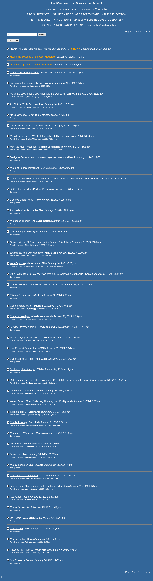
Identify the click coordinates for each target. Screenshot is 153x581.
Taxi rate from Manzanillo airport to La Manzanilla (36, 486)
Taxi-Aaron (16, 496)
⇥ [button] (53, 86)
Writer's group (17, 263)
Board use (15, 454)
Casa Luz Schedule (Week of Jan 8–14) (31, 136)
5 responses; (39, 150)
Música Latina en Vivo (21, 465)
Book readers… (18, 412)
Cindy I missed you (20, 316)
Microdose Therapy (20, 221)
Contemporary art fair (21, 306)
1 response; (33, 97)
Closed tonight (17, 231)
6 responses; (33, 181)
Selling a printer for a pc (22, 369)
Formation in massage (22, 390)
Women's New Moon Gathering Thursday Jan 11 (35, 401)
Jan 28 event (17, 560)
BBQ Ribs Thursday (20, 189)
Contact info (16, 528)
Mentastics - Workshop (22, 433)
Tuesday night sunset (21, 549)
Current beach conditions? (24, 475)
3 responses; (33, 128)
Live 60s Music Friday (21, 199)
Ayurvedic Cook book (21, 210)
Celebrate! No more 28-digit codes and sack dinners (37, 178)
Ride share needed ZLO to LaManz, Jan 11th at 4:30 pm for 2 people (46, 380)
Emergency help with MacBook (26, 253)
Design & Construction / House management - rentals (38, 157)
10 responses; (33, 86)
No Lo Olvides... (18, 115)
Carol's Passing (18, 422)
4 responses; (33, 553)
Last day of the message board (26, 83)
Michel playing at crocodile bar (26, 337)
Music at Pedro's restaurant (24, 168)
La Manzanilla (99, 9)
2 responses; (33, 107)
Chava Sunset (17, 507)
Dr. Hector (15, 518)
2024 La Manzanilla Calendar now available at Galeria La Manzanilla (46, 274)
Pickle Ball (15, 443)
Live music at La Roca (21, 359)
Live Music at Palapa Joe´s (24, 348)
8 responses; (35, 139)
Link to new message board (24, 72)
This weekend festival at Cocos (26, 125)
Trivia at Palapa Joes (21, 295)
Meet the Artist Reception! (23, 146)
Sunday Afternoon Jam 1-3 (24, 327)
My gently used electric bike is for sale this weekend (37, 93)
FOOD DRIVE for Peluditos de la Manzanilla (33, 284)
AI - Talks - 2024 (18, 104)
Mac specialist (18, 539)
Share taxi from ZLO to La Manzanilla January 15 (36, 242)
